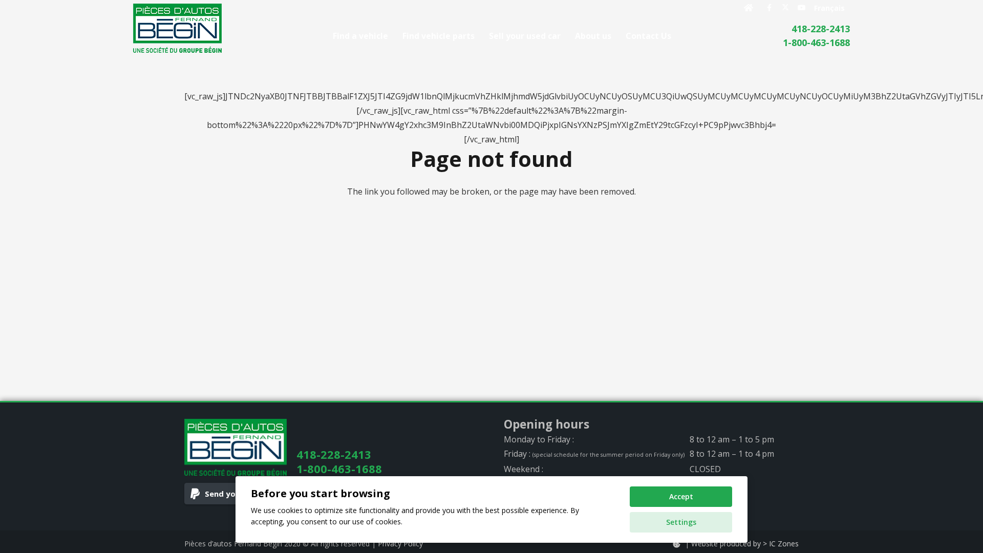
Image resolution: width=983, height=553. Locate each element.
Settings (681, 522)
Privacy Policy (400, 543)
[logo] (177, 28)
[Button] (749, 8)
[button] (678, 35)
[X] (785, 8)
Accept (681, 496)
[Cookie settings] (676, 544)
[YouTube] (802, 8)
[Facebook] (769, 8)
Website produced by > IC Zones (745, 543)
